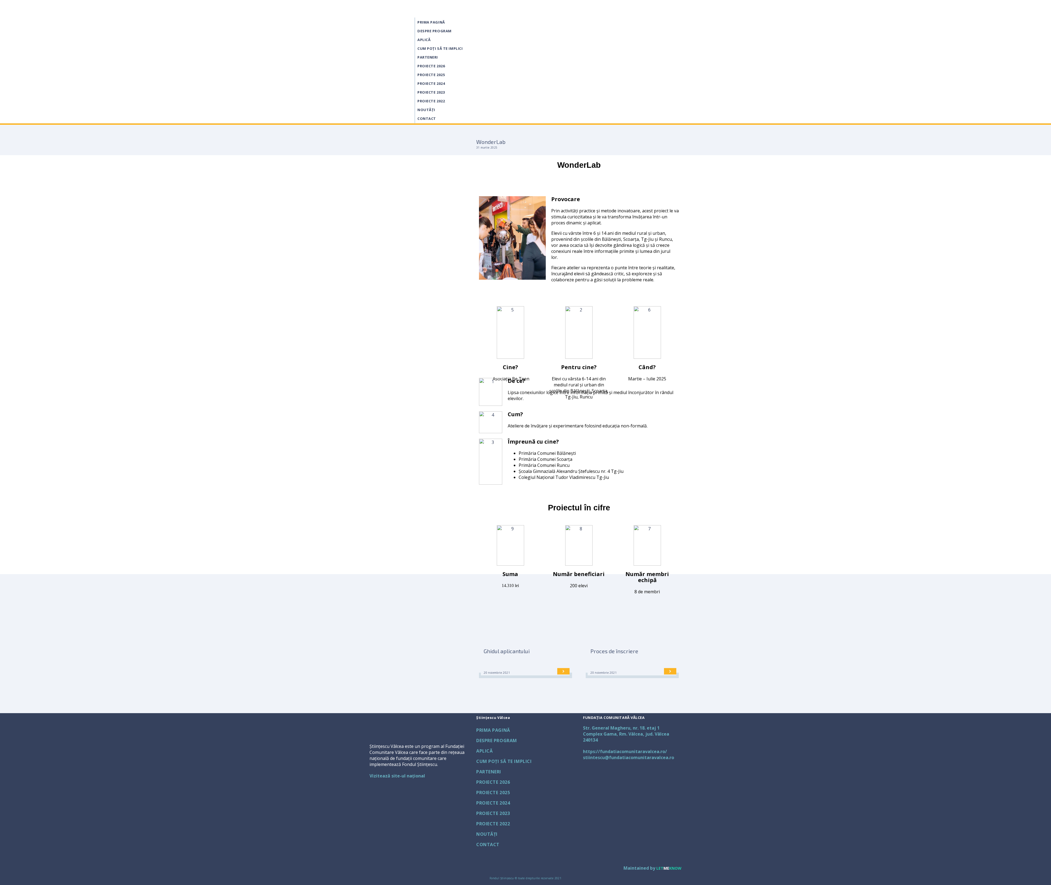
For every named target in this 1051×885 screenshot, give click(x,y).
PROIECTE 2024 (431, 83)
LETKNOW (669, 868)
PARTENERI (427, 57)
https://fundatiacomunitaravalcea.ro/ (625, 751)
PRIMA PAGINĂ (431, 22)
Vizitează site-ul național (397, 776)
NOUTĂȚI (426, 109)
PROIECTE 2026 (431, 65)
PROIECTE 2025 (431, 74)
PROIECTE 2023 (431, 92)
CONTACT (426, 118)
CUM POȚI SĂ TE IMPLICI (440, 48)
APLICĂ (424, 39)
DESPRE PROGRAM (434, 30)
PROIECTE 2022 (431, 101)
